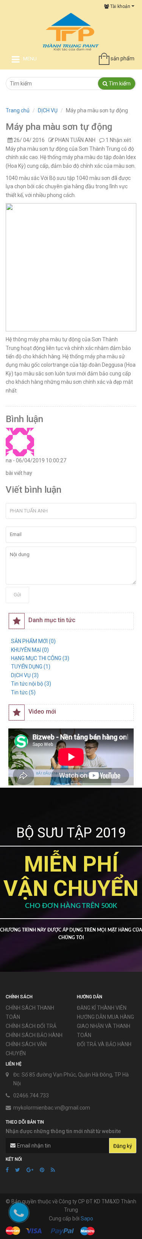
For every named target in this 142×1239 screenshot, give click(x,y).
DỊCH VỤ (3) (25, 675)
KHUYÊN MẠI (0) (30, 650)
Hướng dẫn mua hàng (105, 1017)
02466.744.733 (31, 1095)
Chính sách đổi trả (31, 1026)
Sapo (87, 1218)
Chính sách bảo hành (34, 1035)
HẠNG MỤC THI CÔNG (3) (40, 658)
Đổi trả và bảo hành (104, 1044)
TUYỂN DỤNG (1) (30, 667)
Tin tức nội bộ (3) (31, 684)
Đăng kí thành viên (101, 1008)
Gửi (17, 594)
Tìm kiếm (119, 83)
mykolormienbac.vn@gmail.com (51, 1108)
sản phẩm (122, 58)
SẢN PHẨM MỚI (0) (33, 641)
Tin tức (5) (23, 692)
